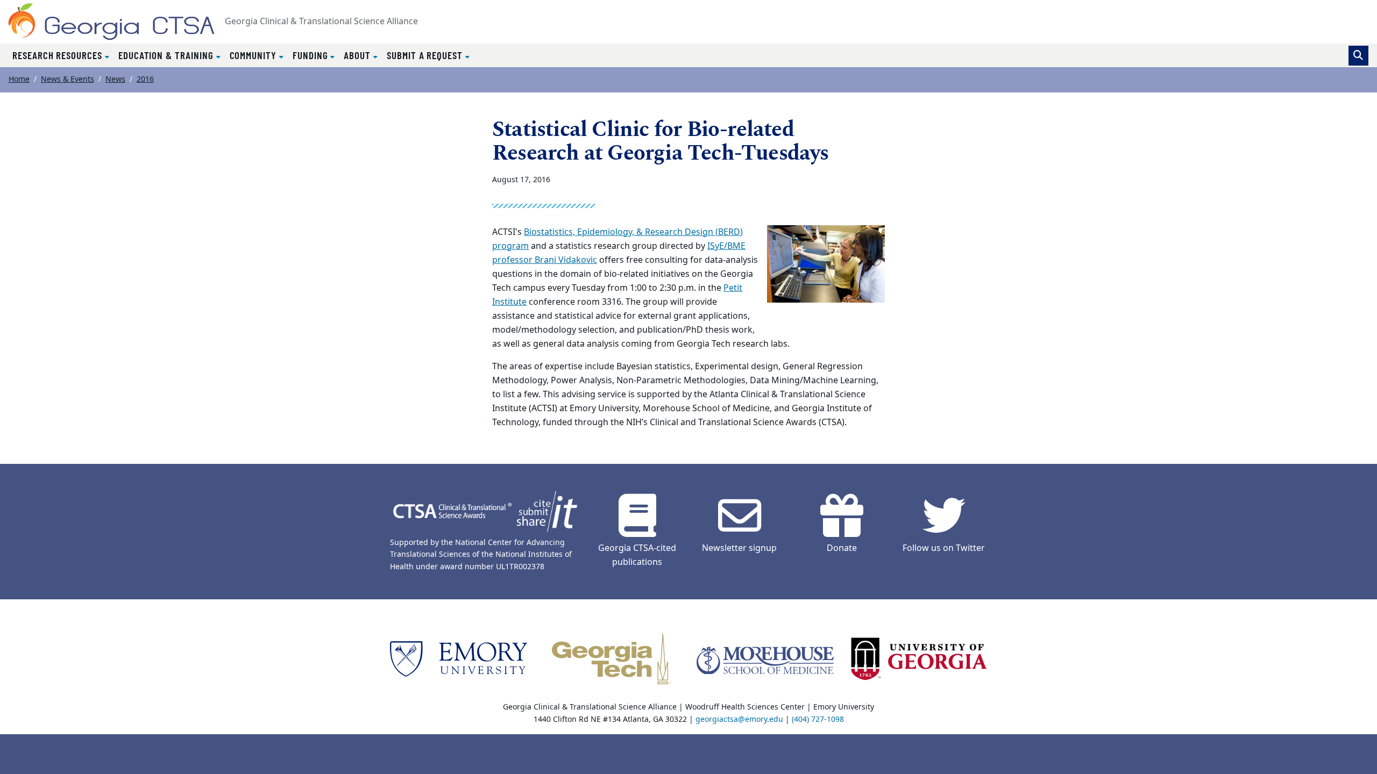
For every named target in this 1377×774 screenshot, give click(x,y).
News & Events (67, 79)
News (115, 79)
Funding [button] (312, 55)
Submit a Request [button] (426, 55)
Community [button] (254, 55)
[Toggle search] (1358, 56)
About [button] (358, 55)
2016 (145, 79)
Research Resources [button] (58, 55)
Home (19, 79)
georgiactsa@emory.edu (739, 719)
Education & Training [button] (167, 55)
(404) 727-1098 (818, 719)
